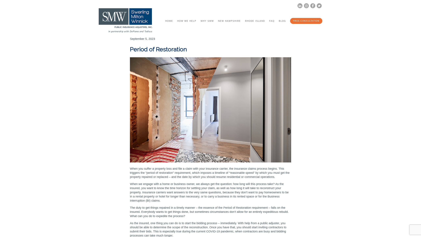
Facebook (312, 5)
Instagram (306, 5)
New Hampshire (229, 21)
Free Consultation (306, 21)
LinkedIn (299, 5)
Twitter (319, 5)
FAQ (271, 21)
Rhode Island (255, 21)
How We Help (186, 21)
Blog (282, 21)
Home (169, 21)
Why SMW (207, 21)
